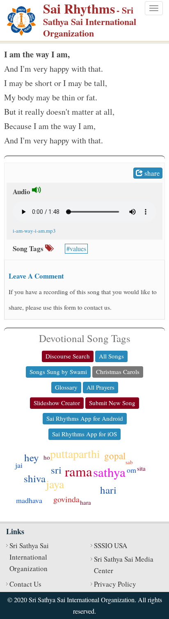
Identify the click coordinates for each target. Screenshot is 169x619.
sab (129, 462)
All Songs (111, 356)
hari (108, 490)
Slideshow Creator (57, 403)
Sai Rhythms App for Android (84, 418)
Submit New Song (112, 403)
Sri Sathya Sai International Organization (29, 557)
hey (31, 457)
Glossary (66, 387)
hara (85, 502)
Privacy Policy (115, 584)
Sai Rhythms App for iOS (84, 434)
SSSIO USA (110, 545)
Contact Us (25, 584)
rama (78, 471)
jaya (55, 484)
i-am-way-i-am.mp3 (34, 230)
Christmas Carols (117, 371)
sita (141, 468)
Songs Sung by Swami (58, 371)
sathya (109, 472)
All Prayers (100, 387)
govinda (66, 499)
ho (46, 457)
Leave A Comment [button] (36, 276)
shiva (35, 478)
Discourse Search (68, 356)
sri (56, 469)
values (78, 248)
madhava (29, 500)
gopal (115, 455)
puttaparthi (75, 453)
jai (19, 465)
